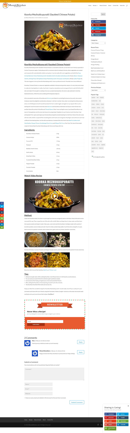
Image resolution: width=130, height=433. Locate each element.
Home (89, 5)
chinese (102, 104)
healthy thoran (99, 117)
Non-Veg (99, 131)
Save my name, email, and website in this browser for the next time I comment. (46, 398)
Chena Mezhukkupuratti (39, 75)
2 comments (45, 17)
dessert (93, 111)
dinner (97, 111)
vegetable (103, 144)
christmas (93, 107)
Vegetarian (101, 148)
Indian (93, 121)
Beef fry (46, 270)
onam (103, 131)
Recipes (95, 5)
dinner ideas (102, 111)
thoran (98, 144)
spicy (93, 141)
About (109, 5)
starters (96, 141)
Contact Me (115, 5)
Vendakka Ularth (50, 75)
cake (100, 100)
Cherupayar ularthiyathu (62, 78)
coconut (98, 107)
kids (92, 127)
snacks (101, 137)
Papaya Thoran (35, 123)
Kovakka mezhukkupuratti (62, 75)
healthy (93, 117)
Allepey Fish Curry (60, 123)
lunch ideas (94, 131)
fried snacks (102, 114)
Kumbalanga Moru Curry (46, 123)
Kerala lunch (94, 124)
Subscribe (122, 5)
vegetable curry (95, 148)
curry (103, 107)
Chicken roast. (52, 270)
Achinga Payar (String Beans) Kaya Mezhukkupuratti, (42, 78)
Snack (97, 137)
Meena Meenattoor (30, 17)
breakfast (102, 97)
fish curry (96, 114)
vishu (93, 151)
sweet (100, 141)
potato (99, 134)
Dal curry (49, 98)
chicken (93, 104)
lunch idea (100, 127)
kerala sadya (100, 124)
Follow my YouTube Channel (65, 1)
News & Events (103, 5)
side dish (93, 137)
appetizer (93, 97)
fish (92, 114)
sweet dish (94, 144)
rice (103, 134)
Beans (75, 75)
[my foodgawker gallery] (98, 157)
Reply (81, 342)
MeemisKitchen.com (34, 425)
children (97, 104)
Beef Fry (71, 120)
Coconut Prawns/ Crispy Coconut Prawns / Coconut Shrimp (98, 52)
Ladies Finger (77, 78)
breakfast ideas (94, 100)
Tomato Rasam (49, 109)
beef (97, 97)
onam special (94, 134)
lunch (96, 127)
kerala (103, 121)
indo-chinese (98, 121)
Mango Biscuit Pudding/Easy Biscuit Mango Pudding (96, 61)
